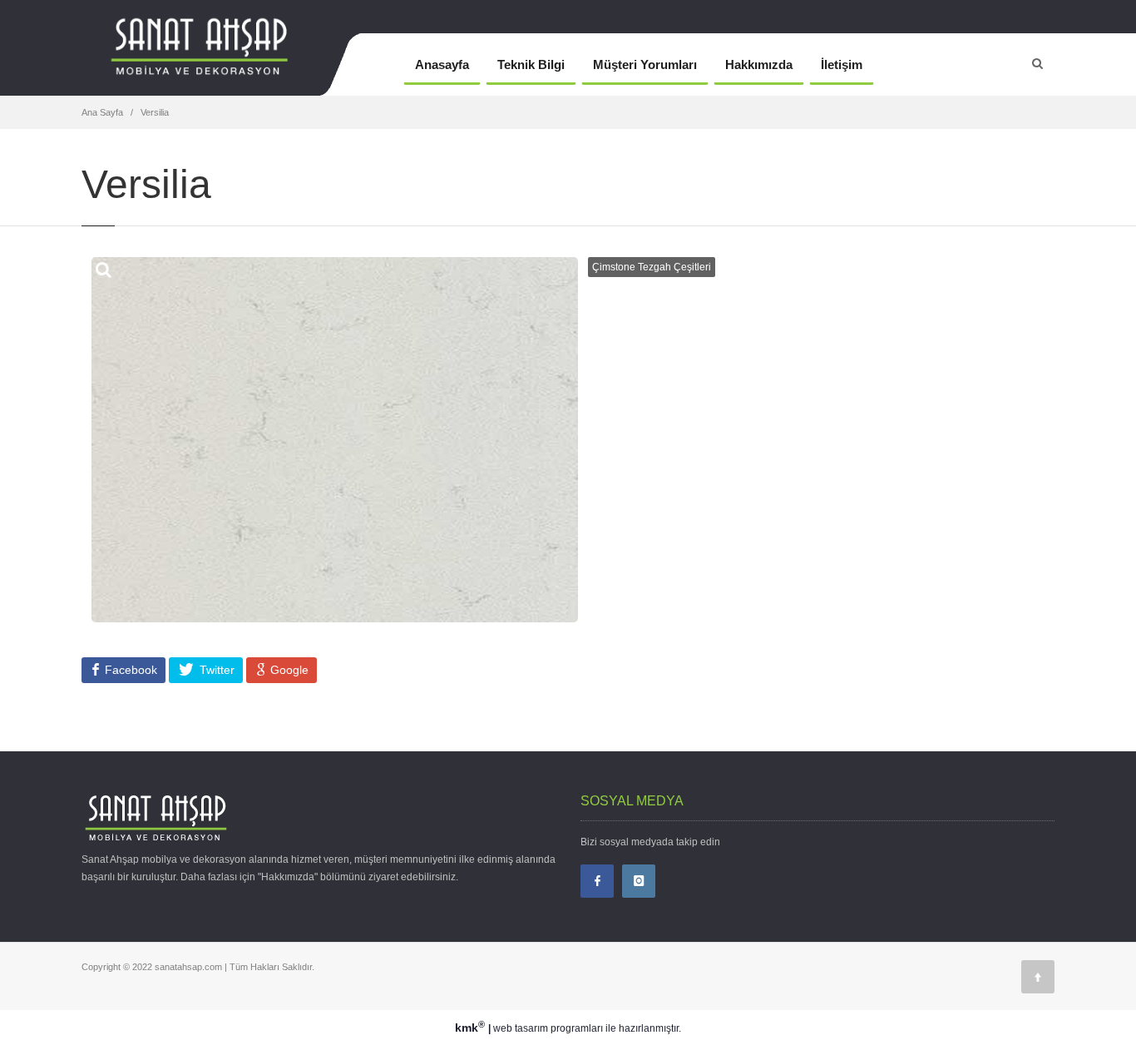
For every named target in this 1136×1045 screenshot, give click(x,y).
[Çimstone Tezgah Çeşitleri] (228, 64)
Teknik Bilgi (531, 64)
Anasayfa (442, 64)
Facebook (129, 669)
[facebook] (597, 881)
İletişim (841, 64)
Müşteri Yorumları (645, 64)
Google (288, 669)
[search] (1037, 63)
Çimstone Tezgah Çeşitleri (651, 267)
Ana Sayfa (102, 112)
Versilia (155, 112)
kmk (470, 1027)
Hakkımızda (759, 64)
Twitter (215, 669)
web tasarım (520, 1028)
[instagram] (638, 881)
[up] (1038, 976)
